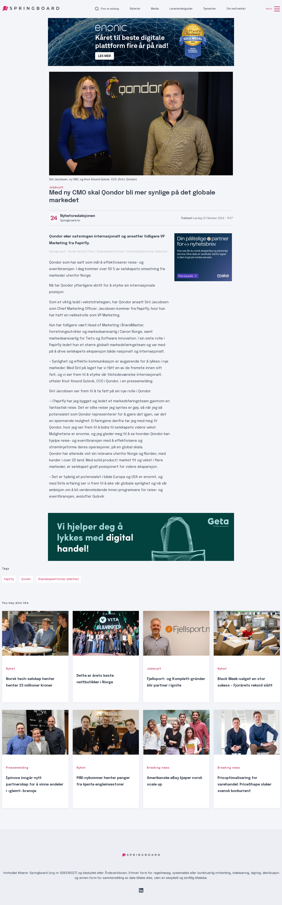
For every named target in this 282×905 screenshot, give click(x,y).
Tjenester (209, 8)
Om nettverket (236, 8)
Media (155, 8)
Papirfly (9, 579)
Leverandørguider (181, 8)
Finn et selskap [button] (110, 8)
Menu (269, 9)
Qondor (26, 579)
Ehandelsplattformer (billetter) (58, 579)
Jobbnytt (56, 187)
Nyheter (135, 8)
